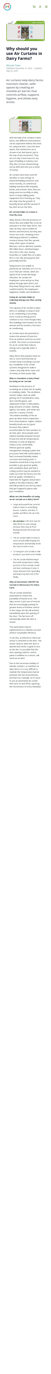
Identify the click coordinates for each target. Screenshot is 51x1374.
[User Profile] (40, 6)
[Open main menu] (46, 6)
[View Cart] (34, 6)
